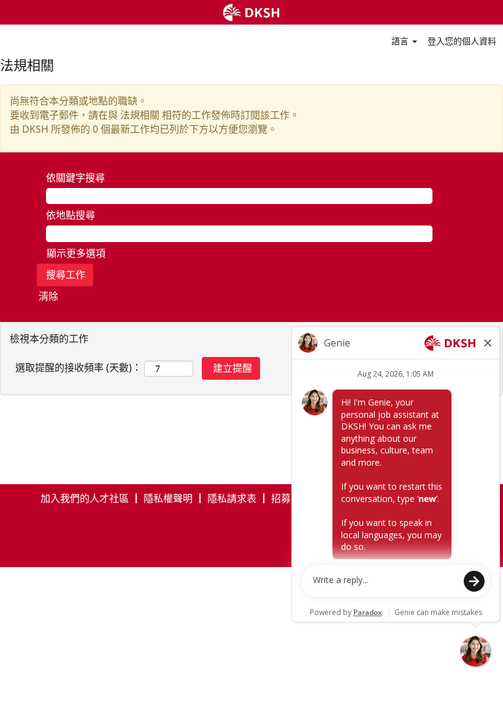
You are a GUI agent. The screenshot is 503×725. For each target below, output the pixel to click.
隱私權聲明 (168, 498)
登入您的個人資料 (462, 41)
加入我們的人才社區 (84, 498)
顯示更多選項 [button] (76, 253)
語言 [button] (401, 41)
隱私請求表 (231, 498)
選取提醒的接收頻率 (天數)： (78, 367)
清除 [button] (48, 296)
